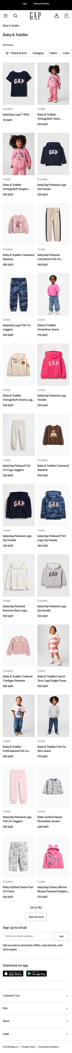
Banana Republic (41, 3)
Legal (6, 1033)
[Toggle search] (15, 15)
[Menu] (5, 15)
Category (38, 53)
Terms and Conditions (48, 1047)
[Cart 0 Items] (66, 15)
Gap (25, 3)
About (6, 1021)
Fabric (53, 53)
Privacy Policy (28, 1047)
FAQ (5, 1008)
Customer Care (11, 995)
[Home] (35, 16)
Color (66, 53)
